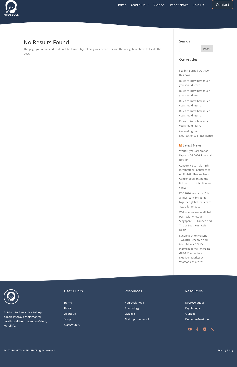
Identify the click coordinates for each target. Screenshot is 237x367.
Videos (159, 5)
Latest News (178, 5)
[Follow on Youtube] (191, 330)
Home (121, 5)
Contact (222, 4)
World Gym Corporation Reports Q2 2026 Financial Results (195, 155)
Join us (198, 5)
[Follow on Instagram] (206, 330)
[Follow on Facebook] (198, 330)
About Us (138, 5)
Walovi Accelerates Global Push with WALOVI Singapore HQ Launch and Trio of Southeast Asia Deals (195, 221)
